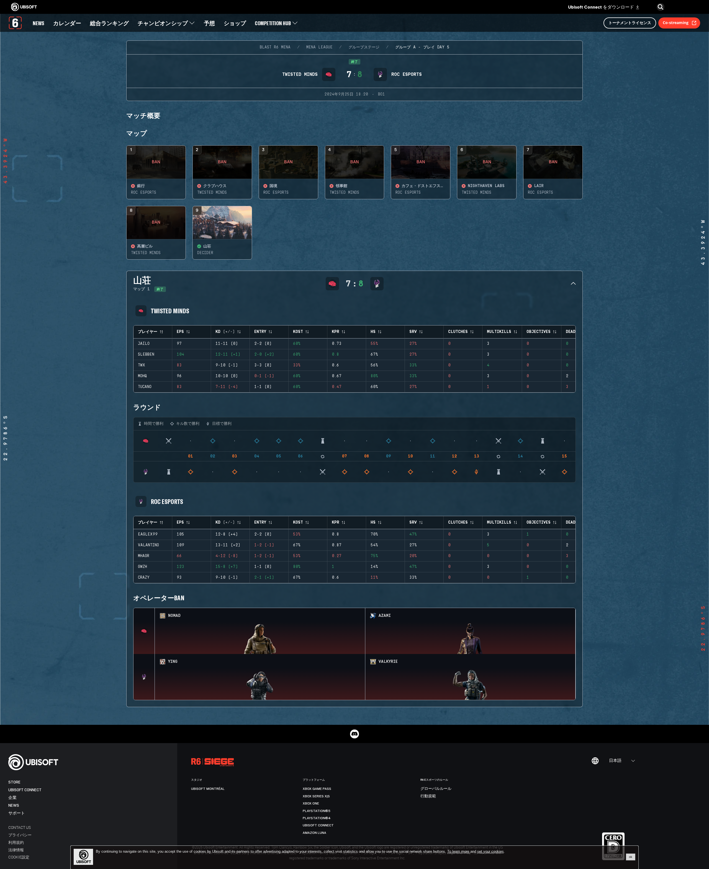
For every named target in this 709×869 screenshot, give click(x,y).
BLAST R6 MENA (275, 47)
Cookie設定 (18, 857)
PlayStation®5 (316, 811)
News (13, 805)
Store (14, 782)
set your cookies (490, 852)
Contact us (19, 827)
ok (630, 856)
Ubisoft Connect (25, 790)
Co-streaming (676, 22)
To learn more (458, 851)
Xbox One (311, 803)
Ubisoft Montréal (208, 789)
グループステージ (363, 47)
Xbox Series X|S (316, 796)
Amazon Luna (314, 833)
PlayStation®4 (317, 818)
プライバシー (20, 834)
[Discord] (354, 733)
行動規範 (428, 796)
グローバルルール (435, 789)
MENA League (319, 47)
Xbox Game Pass (317, 789)
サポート (16, 813)
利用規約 (16, 842)
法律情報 (16, 849)
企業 (12, 798)
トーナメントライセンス (629, 22)
